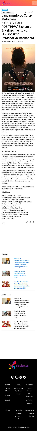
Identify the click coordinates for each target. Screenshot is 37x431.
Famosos (7, 388)
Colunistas (7, 410)
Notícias (7, 384)
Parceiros (18, 413)
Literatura (29, 403)
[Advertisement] (14, 239)
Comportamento (18, 388)
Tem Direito (18, 391)
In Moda (7, 395)
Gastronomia (29, 396)
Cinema (29, 391)
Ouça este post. (8, 12)
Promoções (18, 410)
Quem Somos (29, 410)
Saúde (18, 393)
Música (29, 388)
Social (18, 384)
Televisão (7, 391)
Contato (31, 413)
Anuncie (31, 416)
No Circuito (29, 384)
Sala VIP (7, 400)
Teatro (29, 393)
